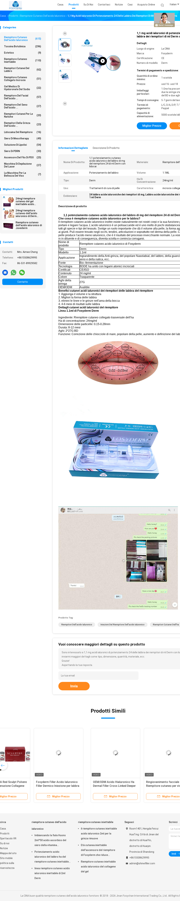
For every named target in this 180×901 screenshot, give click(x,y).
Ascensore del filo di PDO (22, 157)
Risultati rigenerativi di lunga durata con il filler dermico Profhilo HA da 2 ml (129, 785)
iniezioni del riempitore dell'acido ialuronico (122, 624)
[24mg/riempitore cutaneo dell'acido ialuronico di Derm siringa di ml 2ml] (8, 214)
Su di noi (4, 843)
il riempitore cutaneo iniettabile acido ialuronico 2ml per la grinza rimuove (99, 833)
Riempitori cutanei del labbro (22, 69)
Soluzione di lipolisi (22, 144)
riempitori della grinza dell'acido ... (22, 124)
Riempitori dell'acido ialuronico (76, 624)
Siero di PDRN (22, 151)
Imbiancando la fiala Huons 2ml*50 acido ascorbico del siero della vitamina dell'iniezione (50, 841)
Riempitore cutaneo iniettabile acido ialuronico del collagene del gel (98, 866)
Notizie (4, 848)
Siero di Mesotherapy (22, 138)
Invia (74, 686)
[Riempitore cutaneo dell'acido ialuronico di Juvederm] (8, 226)
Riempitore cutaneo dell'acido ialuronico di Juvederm (29, 225)
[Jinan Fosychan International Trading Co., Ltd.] (15, 5)
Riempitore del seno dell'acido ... (22, 106)
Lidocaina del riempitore (22, 132)
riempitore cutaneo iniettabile (22, 60)
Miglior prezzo (151, 125)
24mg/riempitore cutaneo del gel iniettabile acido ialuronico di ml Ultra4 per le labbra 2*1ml (28, 201)
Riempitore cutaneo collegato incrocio (22, 79)
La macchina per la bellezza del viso (22, 174)
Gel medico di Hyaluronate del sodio (22, 88)
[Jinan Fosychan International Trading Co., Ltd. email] (5, 272)
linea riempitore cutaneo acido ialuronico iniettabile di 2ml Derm (52, 873)
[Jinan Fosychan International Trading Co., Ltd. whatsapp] (13, 272)
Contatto (22, 281)
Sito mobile (6, 858)
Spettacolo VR (8, 838)
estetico (22, 52)
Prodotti (4, 833)
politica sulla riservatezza (7, 865)
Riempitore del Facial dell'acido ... (22, 97)
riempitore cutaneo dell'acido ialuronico (22, 38)
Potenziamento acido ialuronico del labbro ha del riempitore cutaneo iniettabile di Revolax (51, 857)
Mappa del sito (8, 853)
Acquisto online (146, 4)
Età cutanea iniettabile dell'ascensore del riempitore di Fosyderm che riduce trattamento (98, 850)
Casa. (3, 828)
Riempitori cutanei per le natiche (22, 115)
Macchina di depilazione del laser (22, 165)
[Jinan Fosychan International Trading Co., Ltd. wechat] (22, 272)
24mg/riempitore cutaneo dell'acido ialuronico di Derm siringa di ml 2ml (26, 213)
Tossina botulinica (22, 46)
